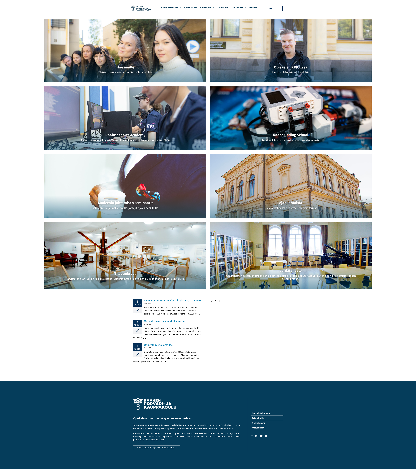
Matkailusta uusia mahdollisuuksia (164, 321)
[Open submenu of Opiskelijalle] (214, 7)
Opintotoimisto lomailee (158, 345)
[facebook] (252, 436)
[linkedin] (266, 436)
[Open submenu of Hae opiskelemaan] (181, 7)
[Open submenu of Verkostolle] (246, 7)
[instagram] (256, 436)
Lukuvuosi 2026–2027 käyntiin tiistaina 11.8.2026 (172, 300)
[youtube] (261, 436)
